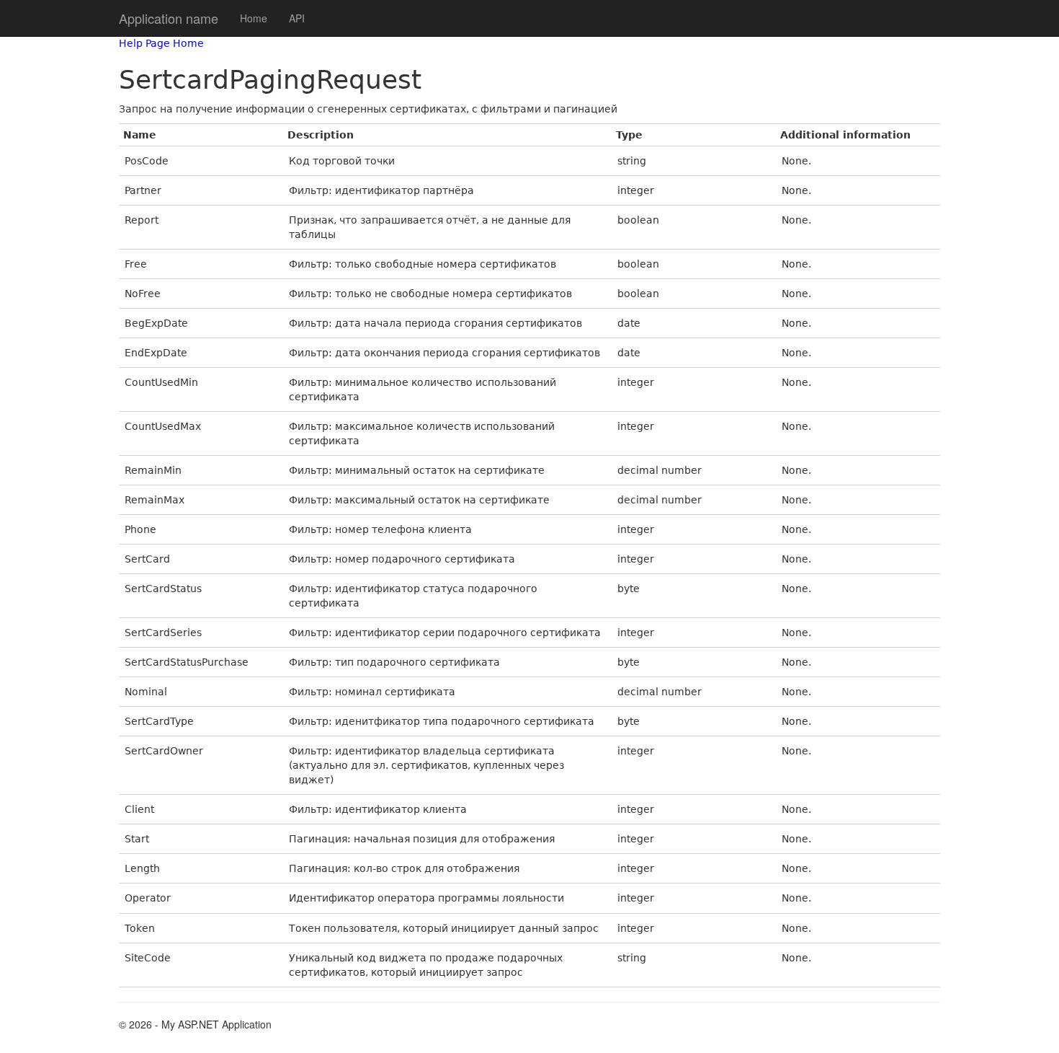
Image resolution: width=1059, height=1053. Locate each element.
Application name (168, 18)
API (297, 18)
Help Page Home (161, 43)
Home (253, 18)
